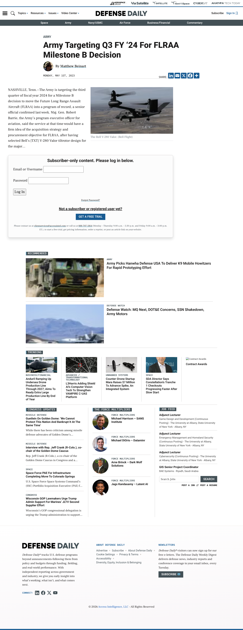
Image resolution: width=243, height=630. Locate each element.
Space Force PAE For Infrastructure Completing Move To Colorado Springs (50, 474)
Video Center (69, 13)
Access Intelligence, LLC (113, 607)
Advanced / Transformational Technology (77, 377)
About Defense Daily (140, 550)
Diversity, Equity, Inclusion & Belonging (118, 562)
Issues (53, 13)
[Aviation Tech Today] (226, 3)
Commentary (194, 22)
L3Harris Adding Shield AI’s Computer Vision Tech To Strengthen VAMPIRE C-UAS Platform (80, 390)
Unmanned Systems (117, 375)
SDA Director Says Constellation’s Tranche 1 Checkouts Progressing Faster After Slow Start (161, 385)
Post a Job (188, 485)
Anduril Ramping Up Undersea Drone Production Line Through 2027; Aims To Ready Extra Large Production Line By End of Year (41, 389)
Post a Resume (208, 485)
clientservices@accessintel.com (50, 226)
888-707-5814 (85, 226)
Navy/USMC (95, 22)
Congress (31, 495)
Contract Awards (196, 364)
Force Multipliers (123, 415)
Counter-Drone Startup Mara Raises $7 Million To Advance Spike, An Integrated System (120, 384)
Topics (22, 13)
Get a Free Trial (90, 216)
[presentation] (101, 422)
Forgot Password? (90, 200)
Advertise (101, 550)
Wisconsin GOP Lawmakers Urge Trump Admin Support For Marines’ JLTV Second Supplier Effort (52, 502)
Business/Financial (158, 22)
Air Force (125, 22)
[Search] (13, 13)
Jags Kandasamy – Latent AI (129, 484)
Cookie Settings (105, 554)
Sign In (230, 13)
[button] (5, 13)
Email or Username (27, 169)
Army (68, 22)
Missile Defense (36, 415)
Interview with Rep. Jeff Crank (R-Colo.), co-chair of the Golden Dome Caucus (54, 449)
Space (44, 22)
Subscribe (217, 13)
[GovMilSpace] (180, 3)
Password (20, 180)
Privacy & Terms (128, 554)
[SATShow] (160, 3)
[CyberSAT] (200, 3)
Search (208, 479)
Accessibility (103, 558)
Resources (37, 13)
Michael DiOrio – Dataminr (128, 440)
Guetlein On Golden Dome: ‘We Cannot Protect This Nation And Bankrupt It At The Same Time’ (53, 422)
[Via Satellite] (140, 3)
